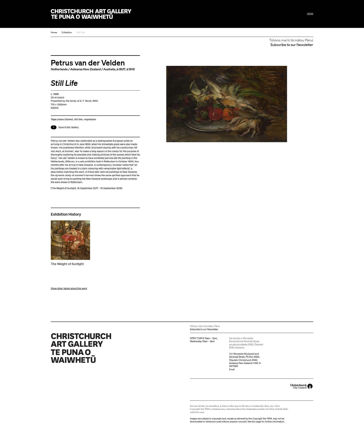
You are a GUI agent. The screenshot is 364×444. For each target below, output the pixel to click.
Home (54, 32)
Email (232, 369)
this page (256, 421)
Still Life (81, 32)
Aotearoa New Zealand (85, 69)
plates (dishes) (65, 119)
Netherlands (59, 69)
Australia (109, 69)
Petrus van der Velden (88, 62)
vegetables (90, 119)
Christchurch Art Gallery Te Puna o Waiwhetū (91, 14)
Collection (67, 32)
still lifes (78, 119)
